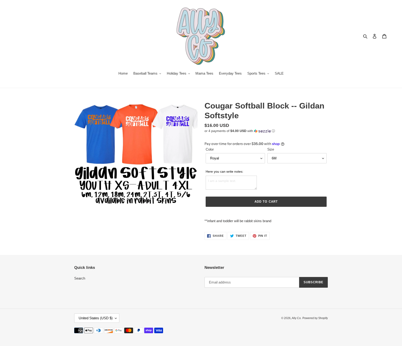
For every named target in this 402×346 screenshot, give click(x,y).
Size (270, 149)
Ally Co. (297, 318)
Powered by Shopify (315, 318)
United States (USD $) (96, 318)
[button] (239, 131)
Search (79, 278)
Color (210, 149)
